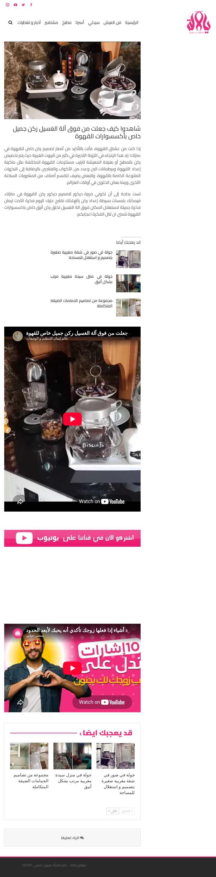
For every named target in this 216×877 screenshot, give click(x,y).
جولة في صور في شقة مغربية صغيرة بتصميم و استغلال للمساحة (82, 254)
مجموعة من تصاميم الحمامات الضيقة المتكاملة (82, 303)
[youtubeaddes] (72, 538)
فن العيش (112, 22)
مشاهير (51, 22)
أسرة (80, 22)
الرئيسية (131, 22)
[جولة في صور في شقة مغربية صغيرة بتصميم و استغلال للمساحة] (128, 259)
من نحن (207, 4)
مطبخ (67, 22)
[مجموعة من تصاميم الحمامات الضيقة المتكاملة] (128, 308)
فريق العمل (192, 4)
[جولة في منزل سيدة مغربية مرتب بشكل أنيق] (128, 283)
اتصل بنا (176, 4)
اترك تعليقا (70, 837)
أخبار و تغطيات (29, 22)
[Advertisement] (169, 126)
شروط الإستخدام (157, 4)
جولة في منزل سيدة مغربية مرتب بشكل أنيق (82, 279)
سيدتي (94, 22)
